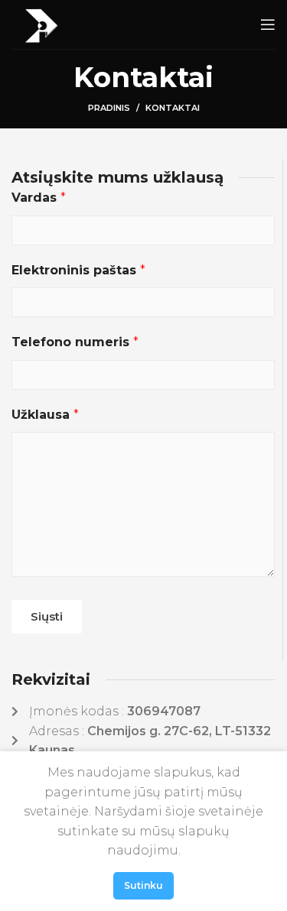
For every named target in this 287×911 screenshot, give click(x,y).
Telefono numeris (75, 342)
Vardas (38, 197)
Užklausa (45, 414)
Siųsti (47, 616)
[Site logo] (41, 23)
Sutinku (143, 885)
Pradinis (109, 107)
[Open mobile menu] (268, 24)
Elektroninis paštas (78, 270)
